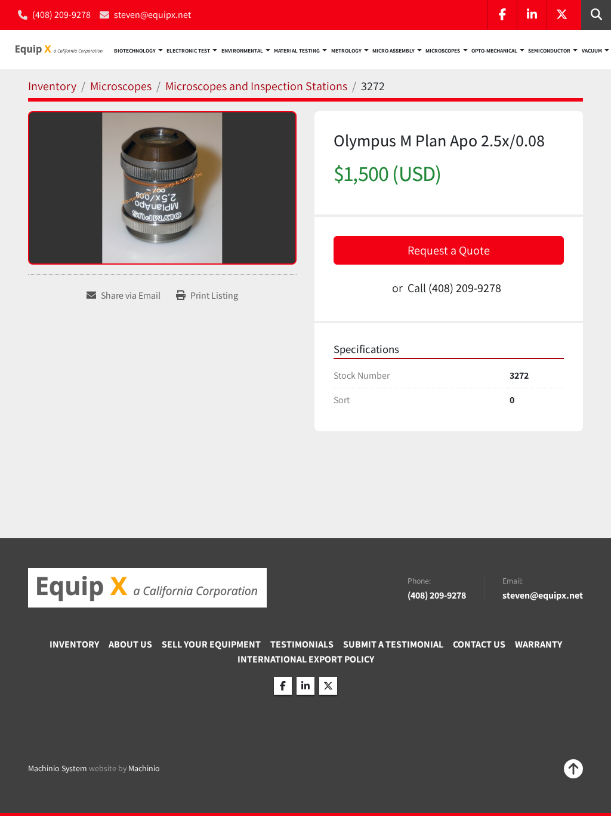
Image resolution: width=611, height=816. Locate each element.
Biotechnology (135, 50)
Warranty (538, 644)
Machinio (144, 768)
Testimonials (302, 644)
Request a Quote (449, 250)
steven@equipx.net (152, 14)
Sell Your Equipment (211, 644)
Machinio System (57, 768)
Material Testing (297, 50)
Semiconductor (549, 50)
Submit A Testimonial (393, 644)
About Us (130, 644)
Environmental (242, 50)
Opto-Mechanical (494, 50)
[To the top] (573, 768)
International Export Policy (305, 659)
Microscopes (442, 50)
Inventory (74, 644)
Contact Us (479, 644)
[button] (138, 49)
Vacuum (592, 50)
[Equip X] (147, 588)
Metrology (346, 50)
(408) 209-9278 (61, 14)
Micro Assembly (393, 50)
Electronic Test (188, 50)
